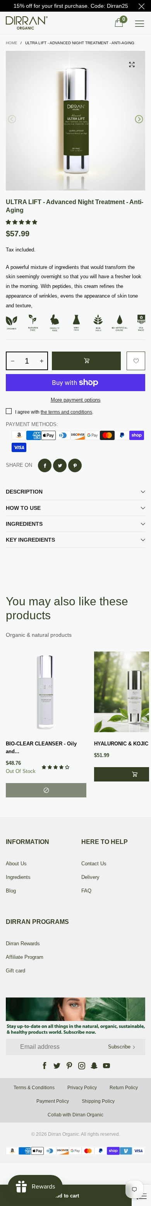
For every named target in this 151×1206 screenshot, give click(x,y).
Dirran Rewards (23, 943)
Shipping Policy (98, 1101)
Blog (11, 891)
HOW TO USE (23, 508)
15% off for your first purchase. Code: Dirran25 (71, 6)
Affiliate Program (24, 957)
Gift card (15, 971)
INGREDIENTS (24, 524)
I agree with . (54, 412)
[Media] (131, 64)
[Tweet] (60, 465)
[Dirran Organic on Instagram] (81, 1065)
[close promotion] (141, 6)
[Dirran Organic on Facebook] (44, 1065)
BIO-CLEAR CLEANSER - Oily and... (41, 747)
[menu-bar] (140, 23)
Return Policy (124, 1087)
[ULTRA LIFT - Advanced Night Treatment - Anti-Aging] (75, 121)
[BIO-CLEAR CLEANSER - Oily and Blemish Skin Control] (46, 692)
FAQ (86, 891)
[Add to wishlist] (136, 361)
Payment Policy (52, 1101)
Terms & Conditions (34, 1087)
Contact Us (93, 863)
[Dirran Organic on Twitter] (56, 1065)
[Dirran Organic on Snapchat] (94, 1065)
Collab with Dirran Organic (75, 1115)
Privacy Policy (82, 1087)
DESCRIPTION (24, 492)
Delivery (90, 877)
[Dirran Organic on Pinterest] (69, 1065)
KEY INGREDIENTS (30, 540)
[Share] (44, 465)
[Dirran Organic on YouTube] (106, 1065)
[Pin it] (75, 465)
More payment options (76, 400)
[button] (12, 119)
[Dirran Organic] (29, 23)
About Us (16, 863)
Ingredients (18, 877)
